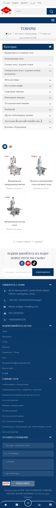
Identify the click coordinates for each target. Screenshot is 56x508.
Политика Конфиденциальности (16, 363)
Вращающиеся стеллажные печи (19, 53)
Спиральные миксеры (14, 91)
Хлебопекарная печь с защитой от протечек (21, 389)
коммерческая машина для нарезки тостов (21, 395)
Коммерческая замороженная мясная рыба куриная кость (14, 182)
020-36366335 (16, 313)
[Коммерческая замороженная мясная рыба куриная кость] (14, 166)
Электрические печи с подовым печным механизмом (22, 72)
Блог (4, 357)
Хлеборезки (10, 109)
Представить (22, 483)
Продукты (6, 336)
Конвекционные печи (14, 58)
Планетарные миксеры (15, 97)
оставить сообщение (28, 502)
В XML (5, 373)
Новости (6, 347)
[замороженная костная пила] (14, 206)
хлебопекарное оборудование (15, 384)
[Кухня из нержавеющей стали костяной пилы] (41, 166)
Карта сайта (7, 368)
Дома (4, 331)
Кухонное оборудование (26, 33)
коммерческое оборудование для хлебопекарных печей (26, 426)
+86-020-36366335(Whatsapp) (25, 300)
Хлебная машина (9, 410)
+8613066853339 (17, 319)
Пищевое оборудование (12, 405)
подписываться (43, 272)
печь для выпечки (10, 400)
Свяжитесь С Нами (10, 352)
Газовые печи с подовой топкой (19, 64)
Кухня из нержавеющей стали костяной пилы (41, 182)
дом (10, 33)
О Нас (5, 342)
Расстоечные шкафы (14, 85)
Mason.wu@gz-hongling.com (23, 306)
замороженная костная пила (14, 223)
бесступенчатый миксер (13, 416)
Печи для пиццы (12, 80)
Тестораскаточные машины (17, 103)
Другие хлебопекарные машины (19, 115)
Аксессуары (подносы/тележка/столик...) (23, 121)
